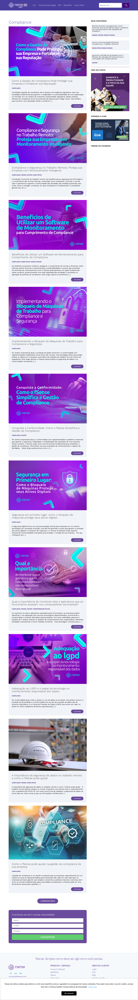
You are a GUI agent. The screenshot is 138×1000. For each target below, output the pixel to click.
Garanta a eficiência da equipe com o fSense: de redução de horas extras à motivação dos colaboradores (107, 57)
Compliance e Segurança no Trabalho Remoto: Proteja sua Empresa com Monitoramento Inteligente (47, 169)
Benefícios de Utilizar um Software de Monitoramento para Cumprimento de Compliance (47, 256)
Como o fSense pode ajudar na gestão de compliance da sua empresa (46, 865)
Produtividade (36, 262)
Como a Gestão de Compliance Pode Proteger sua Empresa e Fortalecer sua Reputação (42, 82)
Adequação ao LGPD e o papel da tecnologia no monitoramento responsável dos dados (41, 690)
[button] (47, 901)
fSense (23, 175)
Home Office (79, 5)
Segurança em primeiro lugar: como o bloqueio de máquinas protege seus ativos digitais (42, 516)
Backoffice (68, 5)
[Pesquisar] (126, 5)
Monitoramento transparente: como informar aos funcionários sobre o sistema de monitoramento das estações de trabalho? (110, 28)
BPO (59, 5)
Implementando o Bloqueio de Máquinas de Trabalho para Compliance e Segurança (47, 343)
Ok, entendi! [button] (69, 993)
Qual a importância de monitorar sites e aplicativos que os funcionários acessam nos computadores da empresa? (47, 603)
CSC (34, 5)
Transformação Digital (47, 5)
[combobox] (110, 5)
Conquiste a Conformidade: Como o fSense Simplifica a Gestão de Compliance (45, 429)
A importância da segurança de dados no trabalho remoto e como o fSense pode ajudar (47, 777)
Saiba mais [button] (92, 987)
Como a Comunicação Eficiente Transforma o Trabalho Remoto (105, 43)
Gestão (29, 175)
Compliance (16, 88)
